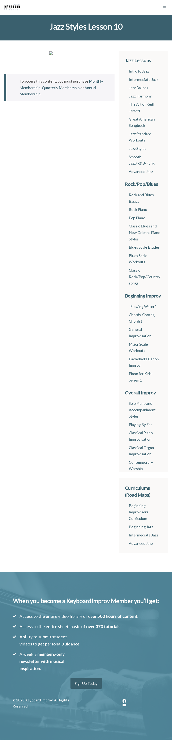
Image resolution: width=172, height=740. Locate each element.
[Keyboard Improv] (12, 7)
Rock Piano (138, 209)
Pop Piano (137, 218)
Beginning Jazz (141, 526)
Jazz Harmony (140, 96)
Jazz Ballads (138, 87)
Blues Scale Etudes (144, 247)
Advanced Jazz (141, 171)
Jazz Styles (137, 148)
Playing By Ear (140, 424)
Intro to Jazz (139, 71)
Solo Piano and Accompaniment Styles (142, 409)
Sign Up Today (86, 683)
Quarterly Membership (61, 87)
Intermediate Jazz (143, 79)
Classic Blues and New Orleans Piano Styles (144, 232)
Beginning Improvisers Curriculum (138, 512)
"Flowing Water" (142, 306)
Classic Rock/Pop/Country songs (144, 276)
